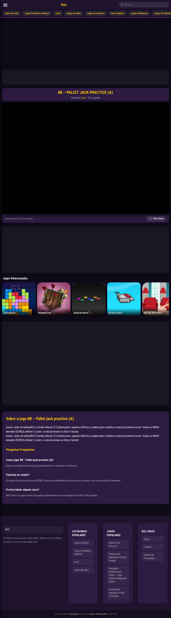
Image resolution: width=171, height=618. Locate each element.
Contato (147, 547)
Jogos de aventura (95, 13)
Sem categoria (117, 13)
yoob (58, 13)
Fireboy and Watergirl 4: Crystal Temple (117, 557)
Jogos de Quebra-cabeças (37, 13)
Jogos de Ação (11, 13)
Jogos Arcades (73, 13)
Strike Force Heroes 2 (114, 544)
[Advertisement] (85, 42)
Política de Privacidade (149, 557)
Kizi (64, 5)
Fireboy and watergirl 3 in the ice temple (116, 592)
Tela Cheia (158, 218)
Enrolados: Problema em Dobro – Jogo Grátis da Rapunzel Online (118, 575)
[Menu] (5, 5)
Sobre (146, 539)
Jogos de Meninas (139, 13)
